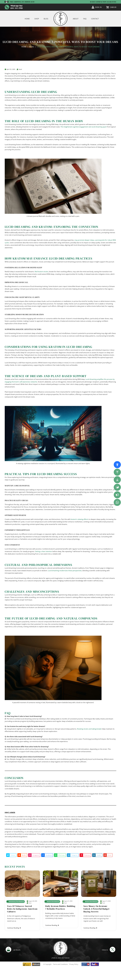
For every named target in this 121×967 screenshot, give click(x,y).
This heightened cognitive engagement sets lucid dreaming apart (83, 127)
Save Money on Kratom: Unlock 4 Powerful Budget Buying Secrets (96, 909)
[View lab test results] (8, 949)
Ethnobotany (12, 901)
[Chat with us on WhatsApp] (7, 7)
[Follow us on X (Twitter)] (112, 949)
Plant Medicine (20, 901)
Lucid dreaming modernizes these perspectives (65, 571)
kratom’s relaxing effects (79, 519)
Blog (46, 19)
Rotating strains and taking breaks (89, 729)
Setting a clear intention (43, 551)
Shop (36, 19)
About (75, 19)
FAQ (84, 19)
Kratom (49, 901)
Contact (95, 19)
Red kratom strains (41, 272)
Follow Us (105, 950)
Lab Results (16, 950)
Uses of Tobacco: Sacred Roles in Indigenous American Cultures (22, 909)
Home (27, 19)
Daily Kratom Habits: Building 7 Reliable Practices (60, 907)
